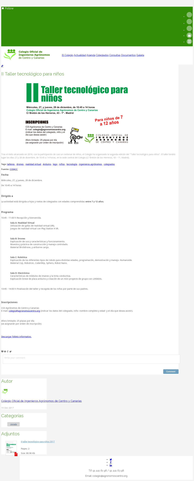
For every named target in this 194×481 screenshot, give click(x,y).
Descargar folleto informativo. (16, 336)
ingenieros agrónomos (90, 164)
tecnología (72, 164)
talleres (11, 164)
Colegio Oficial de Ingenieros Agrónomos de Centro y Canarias (41, 401)
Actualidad (80, 55)
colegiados (109, 164)
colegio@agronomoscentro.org (24, 310)
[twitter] (189, 23)
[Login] (189, 35)
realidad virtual (33, 164)
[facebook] (189, 16)
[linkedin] (189, 30)
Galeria (140, 55)
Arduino (47, 164)
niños (62, 164)
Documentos (128, 55)
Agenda (91, 55)
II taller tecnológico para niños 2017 (38, 441)
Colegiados (102, 55)
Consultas (114, 55)
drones (20, 164)
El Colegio (67, 55)
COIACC (14, 169)
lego (55, 164)
